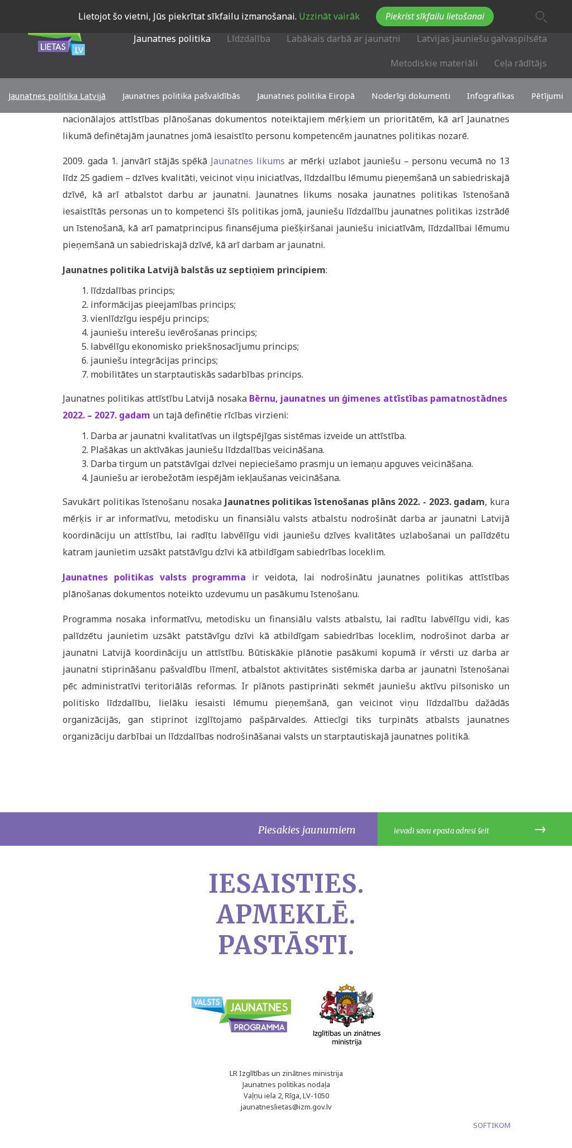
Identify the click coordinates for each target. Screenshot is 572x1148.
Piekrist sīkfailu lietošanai (434, 16)
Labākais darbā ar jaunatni (344, 38)
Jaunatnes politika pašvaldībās (181, 95)
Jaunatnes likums (248, 161)
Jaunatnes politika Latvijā (57, 95)
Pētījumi (547, 95)
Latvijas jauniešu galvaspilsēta (482, 38)
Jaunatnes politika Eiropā (306, 95)
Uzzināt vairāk (328, 16)
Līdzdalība (248, 38)
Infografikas (490, 95)
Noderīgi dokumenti (410, 95)
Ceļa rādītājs (520, 63)
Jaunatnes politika (172, 38)
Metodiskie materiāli (434, 63)
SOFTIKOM (492, 1125)
